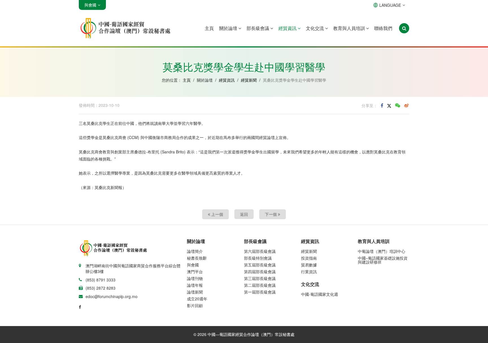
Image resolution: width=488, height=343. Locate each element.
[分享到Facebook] (382, 105)
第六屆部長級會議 (260, 251)
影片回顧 (195, 305)
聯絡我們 (383, 28)
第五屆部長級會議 (260, 265)
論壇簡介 (195, 251)
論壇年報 (195, 285)
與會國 (193, 265)
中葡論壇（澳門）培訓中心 (381, 251)
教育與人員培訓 (349, 28)
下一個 (271, 214)
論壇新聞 (195, 292)
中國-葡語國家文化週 (319, 294)
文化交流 (315, 28)
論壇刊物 (195, 278)
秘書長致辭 (197, 258)
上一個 (216, 214)
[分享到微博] (406, 105)
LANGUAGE (390, 5)
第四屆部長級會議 (260, 271)
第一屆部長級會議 (260, 292)
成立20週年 (197, 298)
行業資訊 (309, 271)
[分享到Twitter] (389, 105)
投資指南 (309, 258)
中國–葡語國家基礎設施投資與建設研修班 (383, 260)
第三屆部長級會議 (260, 278)
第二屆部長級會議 (260, 285)
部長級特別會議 (258, 258)
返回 (244, 214)
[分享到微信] (398, 105)
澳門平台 (195, 271)
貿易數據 (309, 265)
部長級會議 (258, 28)
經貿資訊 (288, 28)
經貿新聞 (249, 80)
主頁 (209, 28)
